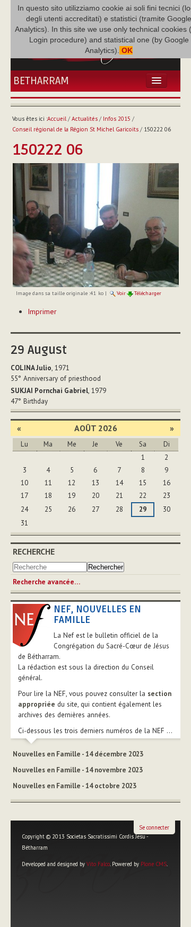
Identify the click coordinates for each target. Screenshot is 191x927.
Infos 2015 (117, 118)
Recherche (34, 551)
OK (126, 50)
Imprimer (42, 311)
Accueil (56, 118)
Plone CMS (154, 864)
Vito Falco (98, 864)
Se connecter (154, 827)
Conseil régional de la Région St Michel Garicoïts (75, 129)
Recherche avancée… (46, 581)
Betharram (41, 81)
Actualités (85, 118)
